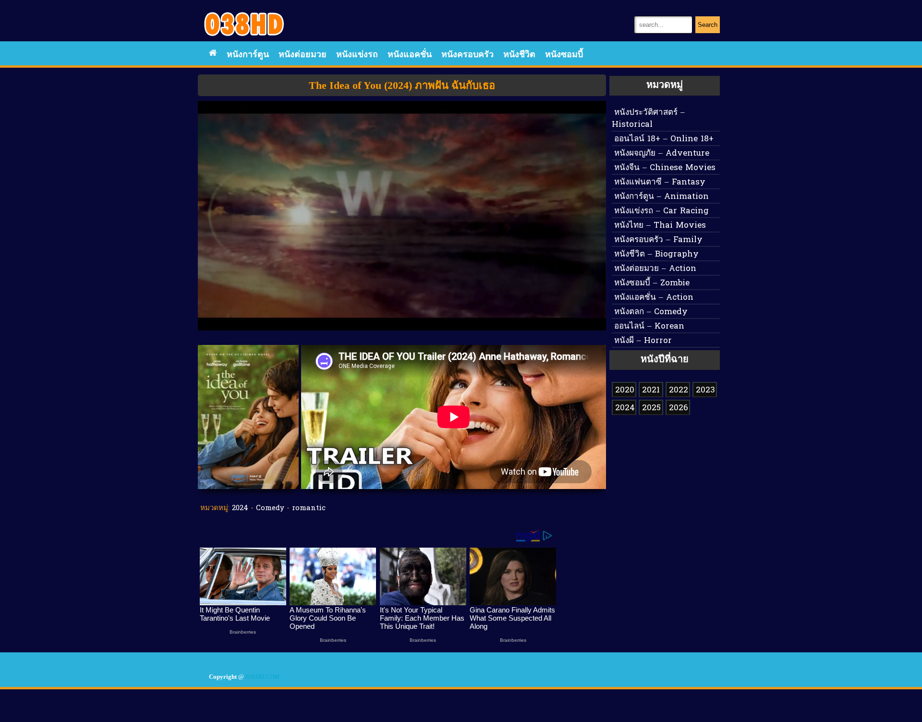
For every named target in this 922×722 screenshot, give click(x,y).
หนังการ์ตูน (248, 55)
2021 (651, 390)
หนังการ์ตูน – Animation (661, 197)
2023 (705, 390)
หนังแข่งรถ (357, 55)
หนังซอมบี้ (564, 55)
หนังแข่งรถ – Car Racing (661, 211)
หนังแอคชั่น (410, 55)
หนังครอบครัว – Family (658, 240)
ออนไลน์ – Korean (649, 326)
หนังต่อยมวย (303, 55)
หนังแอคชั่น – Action (653, 298)
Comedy (270, 508)
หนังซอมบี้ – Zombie (652, 283)
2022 (678, 390)
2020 (624, 390)
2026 (678, 408)
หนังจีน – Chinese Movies (665, 168)
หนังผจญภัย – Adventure (661, 153)
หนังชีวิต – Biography (656, 254)
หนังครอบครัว (467, 55)
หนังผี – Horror (643, 341)
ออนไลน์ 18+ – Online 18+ (664, 139)
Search (707, 24)
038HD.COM (262, 676)
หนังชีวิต (519, 55)
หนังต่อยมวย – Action (655, 269)
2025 (651, 408)
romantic (309, 508)
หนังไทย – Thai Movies (660, 226)
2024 (240, 508)
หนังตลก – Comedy (651, 312)
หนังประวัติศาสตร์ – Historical (648, 119)
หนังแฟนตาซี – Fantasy (659, 182)
